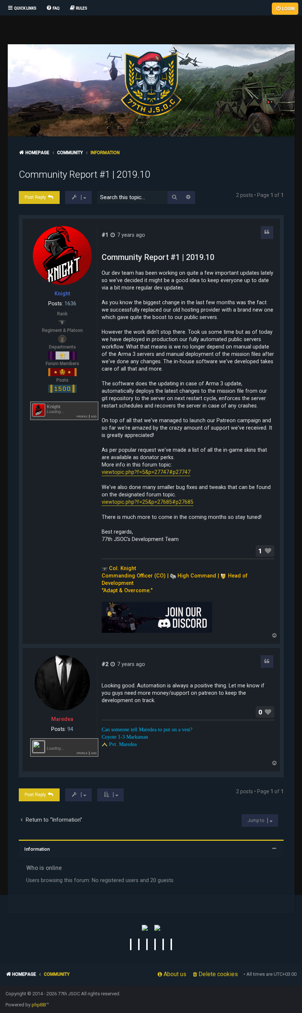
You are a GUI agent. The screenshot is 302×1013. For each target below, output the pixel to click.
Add (93, 416)
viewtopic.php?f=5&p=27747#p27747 (146, 472)
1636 (70, 303)
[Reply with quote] (267, 232)
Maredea (62, 719)
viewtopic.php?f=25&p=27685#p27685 (147, 502)
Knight (62, 293)
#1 (105, 235)
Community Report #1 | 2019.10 (84, 174)
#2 (105, 664)
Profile (82, 416)
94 (70, 729)
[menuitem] (53, 8)
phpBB (39, 1004)
